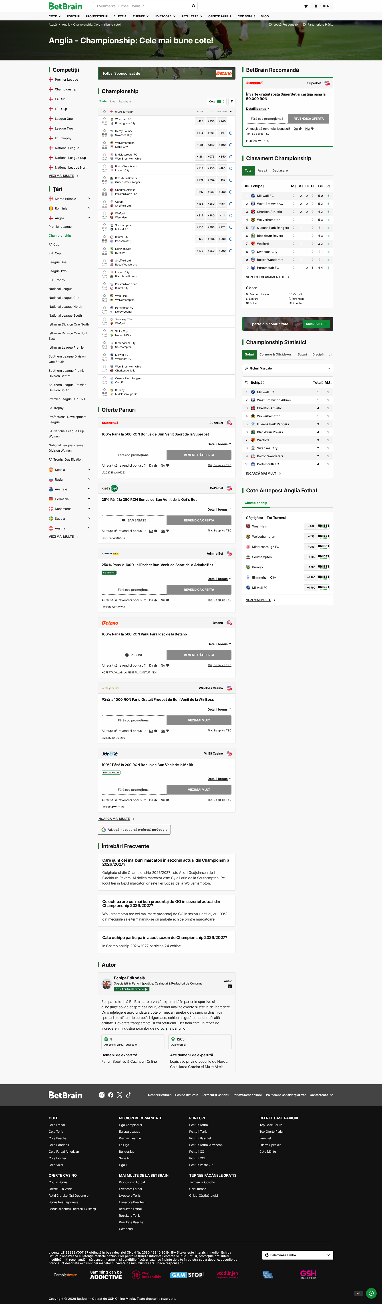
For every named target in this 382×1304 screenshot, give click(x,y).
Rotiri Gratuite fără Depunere (68, 1195)
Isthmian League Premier (67, 347)
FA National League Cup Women (66, 433)
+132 (200, 250)
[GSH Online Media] (308, 1275)
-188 (200, 144)
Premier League (60, 226)
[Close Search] (194, 6)
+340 (211, 144)
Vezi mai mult (199, 720)
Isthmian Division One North (69, 324)
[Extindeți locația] (89, 198)
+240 (222, 121)
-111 (222, 215)
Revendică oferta (199, 455)
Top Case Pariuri (270, 1125)
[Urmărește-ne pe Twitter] (119, 1095)
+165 (200, 203)
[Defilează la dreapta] (329, 354)
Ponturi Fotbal (198, 1125)
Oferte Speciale (270, 1145)
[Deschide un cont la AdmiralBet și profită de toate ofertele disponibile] (219, 600)
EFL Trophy (57, 280)
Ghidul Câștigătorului (203, 1195)
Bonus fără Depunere (63, 1202)
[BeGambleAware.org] (65, 1275)
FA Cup (54, 244)
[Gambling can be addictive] (106, 1275)
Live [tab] (112, 101)
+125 (200, 121)
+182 (222, 180)
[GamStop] (186, 1275)
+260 (222, 192)
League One (57, 262)
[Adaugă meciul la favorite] (104, 118)
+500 (222, 144)
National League (60, 289)
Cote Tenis (56, 1131)
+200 (222, 250)
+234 (211, 180)
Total (317, 382)
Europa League (129, 1131)
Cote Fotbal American (64, 1151)
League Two (57, 271)
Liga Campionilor (130, 1125)
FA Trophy (56, 408)
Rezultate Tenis (129, 1215)
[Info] (371, 1293)
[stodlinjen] (227, 1275)
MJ (327, 382)
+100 (200, 227)
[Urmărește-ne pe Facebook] (110, 1095)
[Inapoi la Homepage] (65, 6)
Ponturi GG (196, 1151)
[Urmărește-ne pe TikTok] (128, 1095)
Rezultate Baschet (131, 1222)
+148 (200, 168)
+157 (222, 203)
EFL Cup (55, 253)
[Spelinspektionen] (267, 1275)
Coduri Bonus (58, 1182)
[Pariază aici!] (258, 134)
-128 (200, 156)
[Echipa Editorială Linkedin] (230, 986)
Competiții (126, 1229)
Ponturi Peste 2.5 (201, 1165)
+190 (222, 168)
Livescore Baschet (132, 1202)
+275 (211, 156)
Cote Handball (58, 1145)
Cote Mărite (267, 1151)
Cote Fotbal (57, 1125)
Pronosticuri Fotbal (132, 1182)
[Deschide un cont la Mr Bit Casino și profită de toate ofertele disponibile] (219, 800)
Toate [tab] (103, 101)
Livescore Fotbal (130, 1189)
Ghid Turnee (197, 1189)
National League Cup (64, 298)
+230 (211, 121)
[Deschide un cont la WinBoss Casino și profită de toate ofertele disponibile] (219, 731)
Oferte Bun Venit (60, 1189)
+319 (200, 215)
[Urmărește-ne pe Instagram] (102, 1095)
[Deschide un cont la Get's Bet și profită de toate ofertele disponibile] (219, 531)
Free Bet (265, 1138)
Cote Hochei (57, 1158)
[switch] (217, 101)
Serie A (124, 1158)
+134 (200, 133)
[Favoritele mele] (306, 6)
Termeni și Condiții (202, 1182)
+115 (200, 192)
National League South (65, 315)
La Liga (124, 1145)
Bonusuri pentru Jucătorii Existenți (72, 1209)
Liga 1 (123, 1165)
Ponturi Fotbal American (206, 1145)
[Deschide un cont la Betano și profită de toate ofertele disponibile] (219, 665)
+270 (222, 227)
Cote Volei (56, 1165)
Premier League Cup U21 (67, 399)
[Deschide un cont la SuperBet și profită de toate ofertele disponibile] (219, 465)
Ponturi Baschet (200, 1138)
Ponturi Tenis (198, 1131)
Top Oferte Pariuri (271, 1131)
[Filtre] (231, 101)
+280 (211, 215)
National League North (65, 306)
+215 (222, 133)
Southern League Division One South (67, 358)
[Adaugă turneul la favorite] (105, 111)
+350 (222, 156)
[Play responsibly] (146, 1275)
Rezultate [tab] (125, 101)
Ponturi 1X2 (197, 1158)
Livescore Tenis (130, 1195)
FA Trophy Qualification (65, 459)
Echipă (256, 186)
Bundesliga (126, 1151)
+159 (200, 180)
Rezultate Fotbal (130, 1209)
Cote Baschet (58, 1138)
